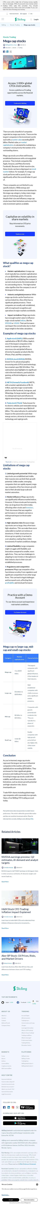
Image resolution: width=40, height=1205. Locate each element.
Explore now (20, 234)
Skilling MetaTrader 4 (27, 1063)
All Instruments (26, 1018)
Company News (6, 1025)
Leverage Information (27, 1028)
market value (17, 140)
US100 (16, 323)
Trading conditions (27, 1035)
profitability (9, 583)
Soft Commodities (6, 1068)
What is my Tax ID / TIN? (8, 1089)
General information (7, 1091)
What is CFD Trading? (27, 1030)
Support (24, 13)
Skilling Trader (25, 1056)
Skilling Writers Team (11, 45)
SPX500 (8, 323)
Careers (4, 1018)
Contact (4, 1020)
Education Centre (26, 1045)
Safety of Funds (6, 1023)
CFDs (31, 819)
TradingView (25, 1061)
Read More (5, 881)
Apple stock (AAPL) (14, 338)
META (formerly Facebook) (18, 382)
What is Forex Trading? (28, 1033)
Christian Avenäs (8, 867)
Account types (25, 1015)
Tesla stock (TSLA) (14, 403)
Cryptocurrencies (6, 1066)
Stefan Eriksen (8, 963)
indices (23, 320)
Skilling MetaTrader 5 (27, 1066)
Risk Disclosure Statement (28, 1164)
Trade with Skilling (20, 103)
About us (4, 1015)
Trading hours (25, 1020)
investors (29, 507)
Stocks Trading (15, 25)
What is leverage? (26, 1038)
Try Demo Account (20, 612)
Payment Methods (7, 1079)
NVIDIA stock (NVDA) (16, 359)
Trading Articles (26, 1043)
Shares (3, 1058)
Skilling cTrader (26, 1058)
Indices (4, 1061)
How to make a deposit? (8, 1082)
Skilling (4, 25)
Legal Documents (6, 1094)
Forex (3, 1056)
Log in (36, 19)
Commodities (5, 1063)
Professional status (27, 1040)
